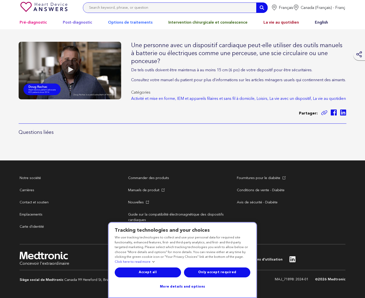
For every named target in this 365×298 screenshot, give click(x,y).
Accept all (148, 272)
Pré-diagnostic (33, 22)
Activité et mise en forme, (153, 98)
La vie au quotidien (281, 22)
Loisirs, (262, 98)
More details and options (182, 286)
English (321, 22)
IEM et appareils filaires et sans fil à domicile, (216, 98)
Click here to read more (132, 262)
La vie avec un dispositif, (290, 98)
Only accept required (217, 272)
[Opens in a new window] (334, 113)
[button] (282, 7)
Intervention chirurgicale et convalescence (208, 22)
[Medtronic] (44, 7)
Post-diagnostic (77, 22)
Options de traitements (130, 22)
